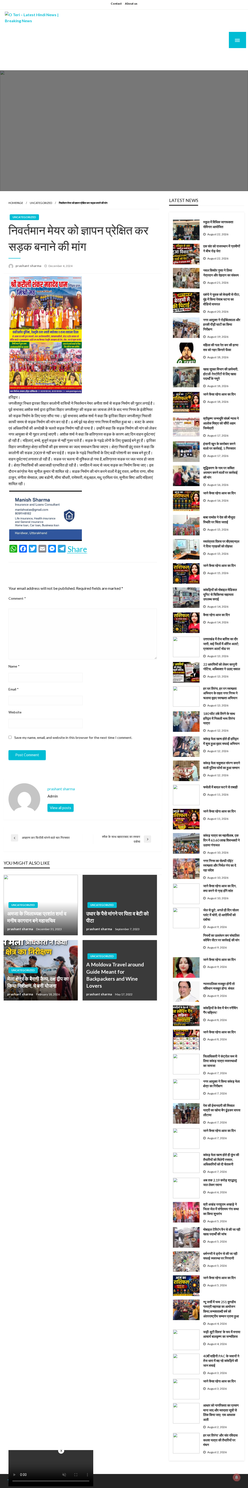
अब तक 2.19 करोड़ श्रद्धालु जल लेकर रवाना (220, 1182)
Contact (116, 3)
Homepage (15, 202)
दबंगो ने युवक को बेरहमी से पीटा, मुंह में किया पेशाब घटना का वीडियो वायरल (221, 299)
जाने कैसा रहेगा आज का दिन (219, 394)
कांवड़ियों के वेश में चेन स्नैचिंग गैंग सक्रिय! (220, 1010)
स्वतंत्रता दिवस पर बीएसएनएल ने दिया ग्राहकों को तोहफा (221, 543)
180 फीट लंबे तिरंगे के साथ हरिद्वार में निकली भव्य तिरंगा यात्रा (219, 718)
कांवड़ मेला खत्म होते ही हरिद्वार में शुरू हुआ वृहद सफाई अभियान (221, 741)
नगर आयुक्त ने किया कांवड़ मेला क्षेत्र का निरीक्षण (221, 1083)
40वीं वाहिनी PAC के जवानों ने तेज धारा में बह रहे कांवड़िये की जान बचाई (221, 1360)
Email (13, 689)
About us (131, 3)
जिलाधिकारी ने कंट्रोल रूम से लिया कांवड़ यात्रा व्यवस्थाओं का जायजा (220, 1061)
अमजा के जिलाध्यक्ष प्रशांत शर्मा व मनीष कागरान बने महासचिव (36, 916)
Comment (17, 598)
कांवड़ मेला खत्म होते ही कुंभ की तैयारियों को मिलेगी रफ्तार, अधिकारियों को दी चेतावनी (221, 1159)
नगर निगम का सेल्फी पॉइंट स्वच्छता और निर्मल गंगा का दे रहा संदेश (219, 865)
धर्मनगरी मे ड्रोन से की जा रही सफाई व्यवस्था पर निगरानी (220, 1255)
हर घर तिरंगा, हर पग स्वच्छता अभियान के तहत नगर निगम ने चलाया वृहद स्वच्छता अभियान (220, 693)
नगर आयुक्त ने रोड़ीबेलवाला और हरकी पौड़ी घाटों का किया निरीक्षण (221, 324)
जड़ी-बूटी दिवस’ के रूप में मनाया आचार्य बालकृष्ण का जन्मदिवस (221, 1334)
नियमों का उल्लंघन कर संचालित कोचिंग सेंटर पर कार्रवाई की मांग (221, 937)
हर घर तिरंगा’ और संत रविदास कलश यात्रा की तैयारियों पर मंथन (220, 1440)
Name (14, 666)
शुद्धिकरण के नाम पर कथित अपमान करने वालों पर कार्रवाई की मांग (220, 472)
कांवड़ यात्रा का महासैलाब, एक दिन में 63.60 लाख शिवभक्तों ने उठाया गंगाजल (221, 840)
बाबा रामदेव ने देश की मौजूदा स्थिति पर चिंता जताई (219, 519)
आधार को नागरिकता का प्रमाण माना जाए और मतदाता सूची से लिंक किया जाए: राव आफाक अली (221, 1412)
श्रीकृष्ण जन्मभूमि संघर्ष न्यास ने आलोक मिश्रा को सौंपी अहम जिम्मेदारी (221, 423)
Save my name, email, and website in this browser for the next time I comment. (73, 737)
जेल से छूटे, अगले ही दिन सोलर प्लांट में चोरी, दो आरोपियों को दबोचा (221, 914)
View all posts (60, 808)
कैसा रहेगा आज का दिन (216, 615)
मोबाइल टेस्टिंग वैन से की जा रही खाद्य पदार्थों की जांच (221, 1231)
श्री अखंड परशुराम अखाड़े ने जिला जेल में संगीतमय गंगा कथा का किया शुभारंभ (221, 1209)
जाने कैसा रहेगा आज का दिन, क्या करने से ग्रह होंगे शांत (219, 888)
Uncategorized (41, 202)
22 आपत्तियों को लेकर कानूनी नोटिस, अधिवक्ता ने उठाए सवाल (221, 666)
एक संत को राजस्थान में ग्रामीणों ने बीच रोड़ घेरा (221, 248)
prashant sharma (29, 266)
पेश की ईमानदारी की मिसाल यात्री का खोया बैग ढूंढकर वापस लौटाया (221, 1110)
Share (77, 549)
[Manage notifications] (236, 1477)
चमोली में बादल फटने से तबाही (220, 787)
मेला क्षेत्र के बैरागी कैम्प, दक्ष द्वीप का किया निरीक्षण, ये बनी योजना (38, 982)
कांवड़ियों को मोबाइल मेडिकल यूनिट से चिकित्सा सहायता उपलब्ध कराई (220, 594)
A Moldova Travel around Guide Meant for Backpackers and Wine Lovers (115, 975)
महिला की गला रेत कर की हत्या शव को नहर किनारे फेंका (220, 347)
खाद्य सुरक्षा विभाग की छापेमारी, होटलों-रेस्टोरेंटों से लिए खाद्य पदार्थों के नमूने (220, 374)
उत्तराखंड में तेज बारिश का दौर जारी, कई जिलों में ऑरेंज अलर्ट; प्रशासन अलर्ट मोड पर (221, 643)
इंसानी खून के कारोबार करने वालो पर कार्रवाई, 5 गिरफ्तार (219, 446)
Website (15, 712)
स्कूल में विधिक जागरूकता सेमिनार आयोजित (218, 224)
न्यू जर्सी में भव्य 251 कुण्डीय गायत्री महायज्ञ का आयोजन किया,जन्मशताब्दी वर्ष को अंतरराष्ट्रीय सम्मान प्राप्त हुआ (221, 1309)
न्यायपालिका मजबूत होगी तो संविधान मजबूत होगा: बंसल (219, 986)
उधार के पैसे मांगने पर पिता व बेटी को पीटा (117, 916)
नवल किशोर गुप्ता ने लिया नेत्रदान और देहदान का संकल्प (221, 272)
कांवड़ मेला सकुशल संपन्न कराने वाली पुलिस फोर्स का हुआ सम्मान (221, 765)
